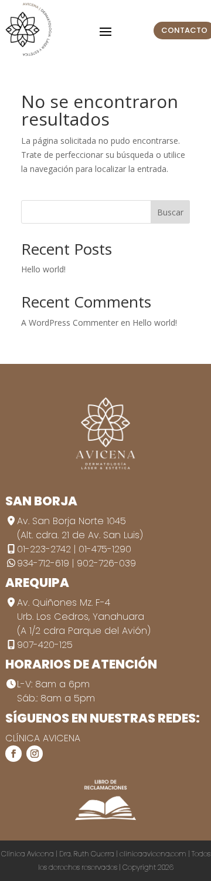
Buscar (170, 212)
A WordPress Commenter (69, 322)
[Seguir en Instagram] (34, 753)
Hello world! (43, 269)
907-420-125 (45, 645)
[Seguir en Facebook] (13, 753)
